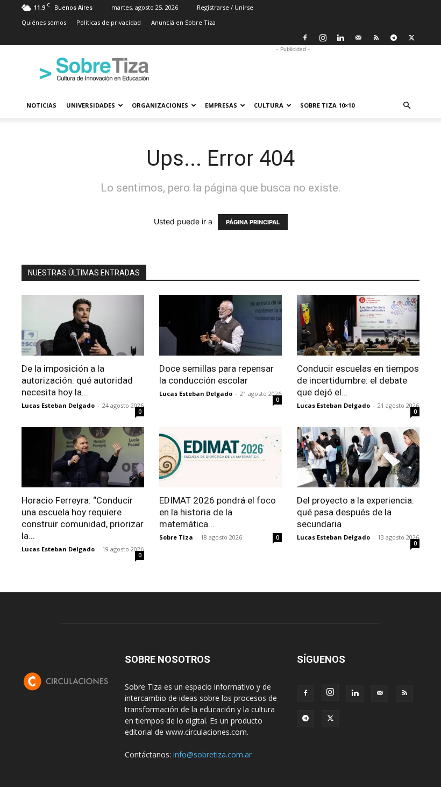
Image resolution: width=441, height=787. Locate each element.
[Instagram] (323, 37)
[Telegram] (394, 37)
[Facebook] (305, 37)
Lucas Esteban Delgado (58, 405)
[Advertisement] (293, 69)
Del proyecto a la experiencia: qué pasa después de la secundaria (355, 512)
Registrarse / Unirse (225, 7)
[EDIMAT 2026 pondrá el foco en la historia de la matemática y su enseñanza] (220, 457)
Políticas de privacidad (108, 22)
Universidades (90, 105)
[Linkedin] (340, 37)
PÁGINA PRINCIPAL (253, 222)
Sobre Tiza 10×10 (327, 105)
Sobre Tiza (176, 537)
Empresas (221, 105)
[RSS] (376, 37)
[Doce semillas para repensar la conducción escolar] (220, 325)
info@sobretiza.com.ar (212, 754)
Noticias (41, 105)
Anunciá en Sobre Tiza (183, 22)
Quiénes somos (44, 22)
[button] (406, 106)
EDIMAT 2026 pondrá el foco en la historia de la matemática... (217, 512)
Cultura (268, 105)
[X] (411, 37)
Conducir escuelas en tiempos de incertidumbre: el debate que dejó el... (358, 380)
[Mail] (358, 37)
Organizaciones (160, 105)
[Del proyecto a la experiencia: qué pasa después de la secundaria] (358, 457)
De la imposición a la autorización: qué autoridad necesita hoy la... (77, 380)
